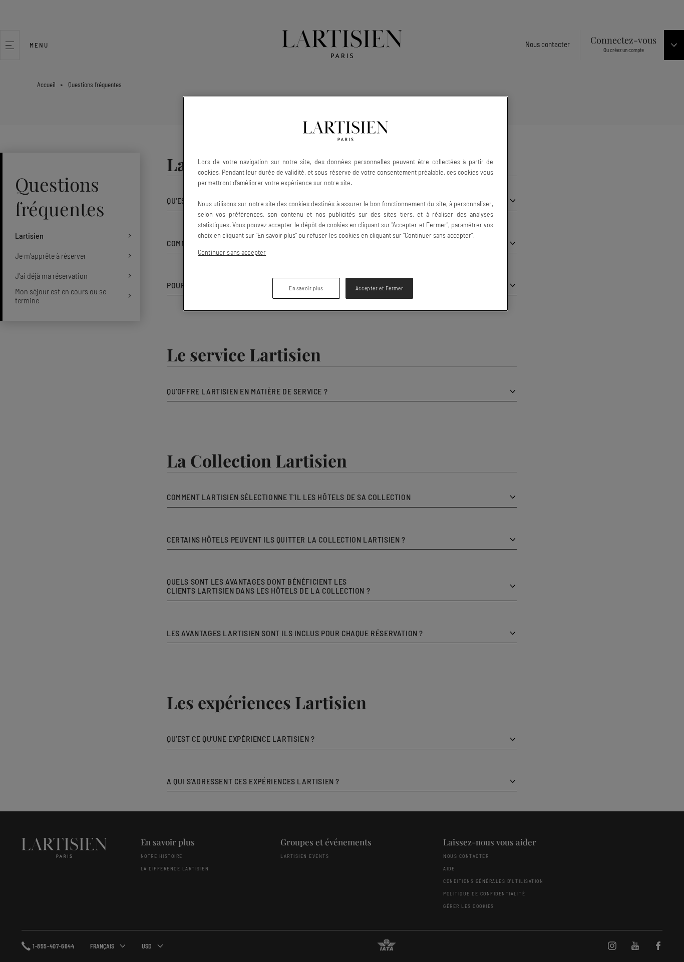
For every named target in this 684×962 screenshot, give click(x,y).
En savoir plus (306, 288)
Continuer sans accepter (232, 252)
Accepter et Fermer (379, 288)
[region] (345, 203)
